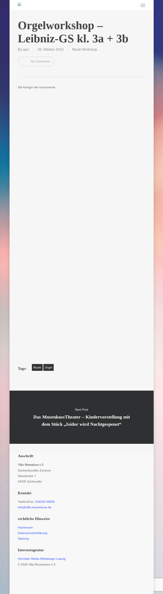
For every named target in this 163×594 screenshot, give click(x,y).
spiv (26, 49)
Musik (37, 367)
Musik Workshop (84, 49)
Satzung (23, 538)
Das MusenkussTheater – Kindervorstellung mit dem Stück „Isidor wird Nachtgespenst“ (81, 417)
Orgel (48, 367)
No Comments (40, 61)
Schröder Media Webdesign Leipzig (42, 558)
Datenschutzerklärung (32, 533)
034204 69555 (45, 501)
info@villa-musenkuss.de (34, 507)
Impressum (25, 527)
